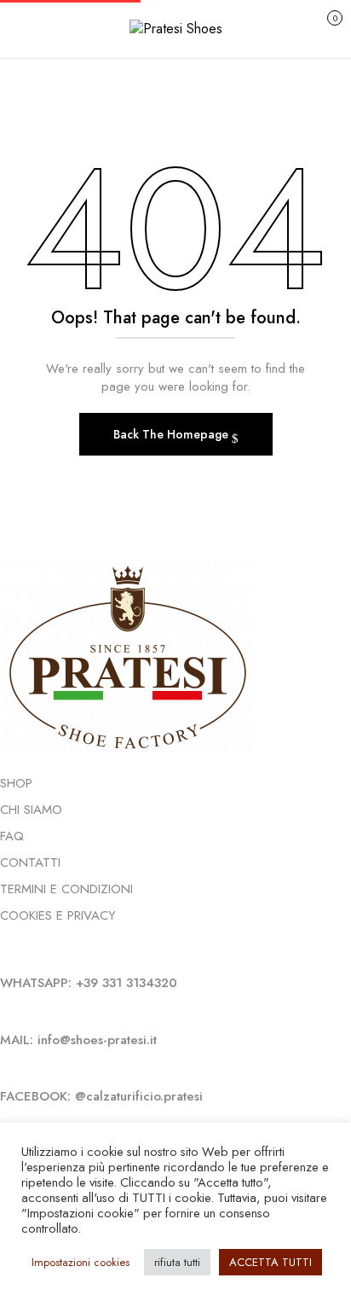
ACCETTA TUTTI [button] (270, 1262)
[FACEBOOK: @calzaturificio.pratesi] (4, 1067)
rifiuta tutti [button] (177, 1262)
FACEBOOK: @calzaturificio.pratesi (101, 1096)
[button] (316, 27)
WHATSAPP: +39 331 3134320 (88, 982)
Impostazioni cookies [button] (80, 1262)
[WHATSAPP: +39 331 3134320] (4, 953)
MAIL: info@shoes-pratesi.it (78, 1040)
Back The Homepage (172, 434)
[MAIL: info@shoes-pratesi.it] (4, 1011)
